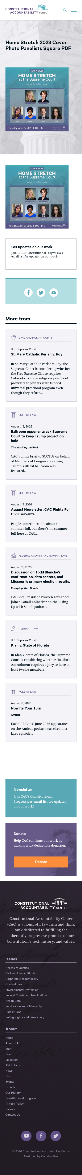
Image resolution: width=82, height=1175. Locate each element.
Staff (8, 1048)
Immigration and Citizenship (23, 1006)
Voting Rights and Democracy (24, 1017)
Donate (41, 861)
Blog (8, 1076)
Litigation (11, 1059)
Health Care (13, 1000)
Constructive (49, 1156)
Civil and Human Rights (20, 973)
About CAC (12, 1043)
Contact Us (12, 1114)
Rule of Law (13, 1011)
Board (9, 1054)
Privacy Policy (14, 1103)
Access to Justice (17, 967)
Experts (10, 1087)
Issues (11, 958)
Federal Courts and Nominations (26, 995)
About (11, 1028)
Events (9, 1081)
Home (9, 1037)
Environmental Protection (21, 989)
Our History (13, 1092)
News (9, 1070)
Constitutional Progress (20, 1098)
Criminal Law (13, 984)
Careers (10, 1109)
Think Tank (12, 1065)
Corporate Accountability (21, 978)
